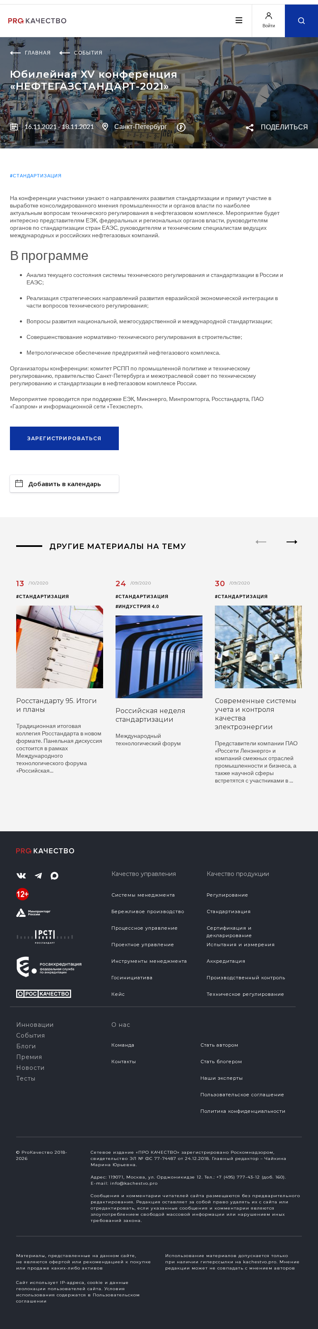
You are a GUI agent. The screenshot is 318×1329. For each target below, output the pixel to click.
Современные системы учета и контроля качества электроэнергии (255, 714)
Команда (123, 1045)
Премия (29, 1057)
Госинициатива (132, 978)
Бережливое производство (147, 911)
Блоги (26, 1046)
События (30, 1035)
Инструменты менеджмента (149, 961)
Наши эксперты (221, 1078)
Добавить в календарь (64, 484)
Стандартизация (229, 911)
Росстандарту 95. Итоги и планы (56, 705)
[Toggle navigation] (238, 20)
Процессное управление (144, 928)
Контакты (123, 1061)
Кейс (118, 994)
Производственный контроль (246, 978)
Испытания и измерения (241, 944)
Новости (30, 1067)
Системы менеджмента (143, 895)
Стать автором (219, 1045)
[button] (292, 549)
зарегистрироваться (64, 438)
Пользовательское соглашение (242, 1095)
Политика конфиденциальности (243, 1111)
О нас (120, 1024)
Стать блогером (221, 1061)
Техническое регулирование (245, 994)
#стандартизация (36, 175)
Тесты (26, 1078)
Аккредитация (226, 961)
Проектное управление (142, 944)
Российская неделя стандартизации (151, 715)
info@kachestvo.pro (134, 1183)
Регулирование (227, 895)
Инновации (35, 1024)
